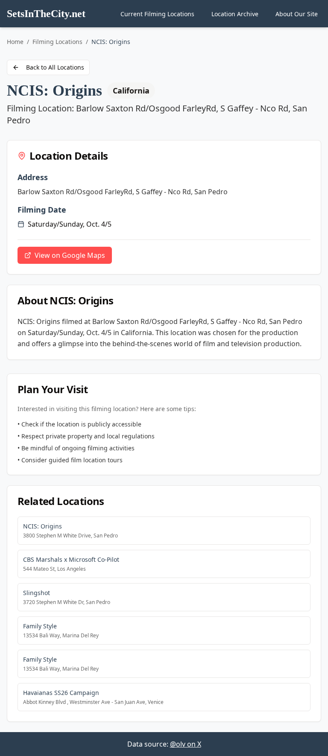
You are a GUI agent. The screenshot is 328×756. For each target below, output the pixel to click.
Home (15, 42)
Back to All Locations (55, 67)
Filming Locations (57, 42)
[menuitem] (157, 14)
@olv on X (185, 744)
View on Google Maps (70, 255)
